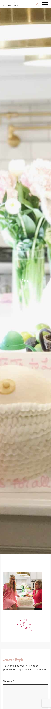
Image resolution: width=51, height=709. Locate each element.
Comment (9, 681)
